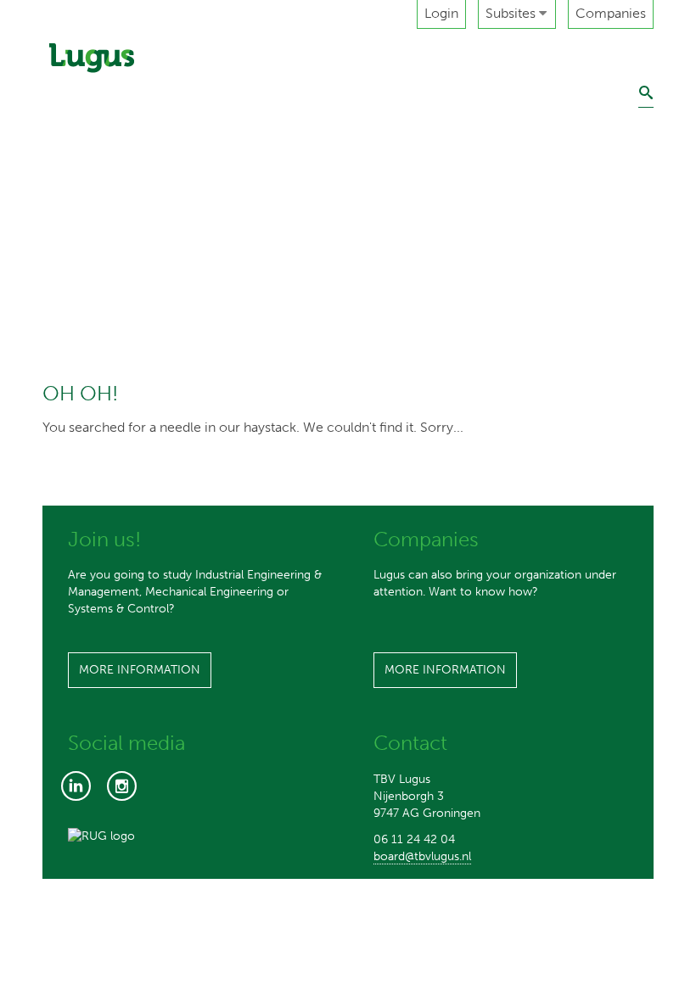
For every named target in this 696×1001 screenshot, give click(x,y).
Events (72, 162)
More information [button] (139, 670)
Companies (610, 13)
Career (73, 201)
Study (69, 123)
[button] (517, 14)
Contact (76, 358)
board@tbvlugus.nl (422, 856)
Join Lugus (84, 240)
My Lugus (80, 279)
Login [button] (441, 13)
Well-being (86, 318)
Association (87, 83)
